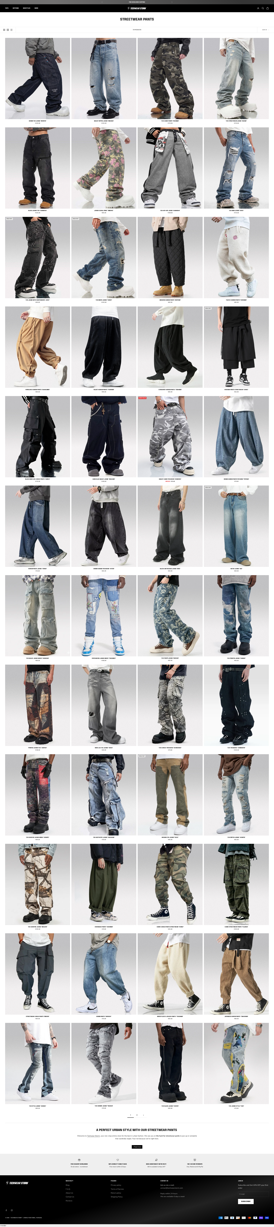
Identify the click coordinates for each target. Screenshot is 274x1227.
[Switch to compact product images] (11, 30)
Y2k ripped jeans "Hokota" (236, 837)
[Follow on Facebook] (6, 1210)
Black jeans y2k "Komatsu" (37, 210)
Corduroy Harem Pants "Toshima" (170, 389)
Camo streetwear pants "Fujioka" (236, 927)
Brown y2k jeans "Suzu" (170, 837)
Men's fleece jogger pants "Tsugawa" (170, 1016)
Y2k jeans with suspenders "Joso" (38, 300)
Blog (67, 1185)
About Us (69, 1193)
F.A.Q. (68, 1189)
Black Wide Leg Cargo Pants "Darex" (37, 479)
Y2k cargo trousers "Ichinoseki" (170, 748)
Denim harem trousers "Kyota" (103, 568)
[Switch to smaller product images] (8, 30)
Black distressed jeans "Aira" (170, 568)
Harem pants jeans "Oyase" (37, 568)
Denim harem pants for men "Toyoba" (236, 479)
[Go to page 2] (143, 1115)
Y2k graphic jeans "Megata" (37, 927)
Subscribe (246, 1201)
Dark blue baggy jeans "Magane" (104, 479)
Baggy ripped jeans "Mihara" (104, 121)
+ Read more (137, 1147)
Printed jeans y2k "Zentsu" (37, 748)
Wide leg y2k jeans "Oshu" (104, 748)
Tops (6, 8)
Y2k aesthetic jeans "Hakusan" (104, 837)
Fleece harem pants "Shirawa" (236, 300)
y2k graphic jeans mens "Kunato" (37, 837)
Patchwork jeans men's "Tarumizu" (104, 658)
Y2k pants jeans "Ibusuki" (170, 658)
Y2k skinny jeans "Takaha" (104, 1106)
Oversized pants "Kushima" (104, 927)
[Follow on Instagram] (12, 1210)
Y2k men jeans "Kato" (236, 210)
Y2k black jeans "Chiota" (170, 1106)
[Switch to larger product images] (4, 30)
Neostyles (26, 8)
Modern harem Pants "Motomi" (170, 300)
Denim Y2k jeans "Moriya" (37, 121)
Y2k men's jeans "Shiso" (104, 300)
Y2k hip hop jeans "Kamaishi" (170, 210)
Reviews (69, 1201)
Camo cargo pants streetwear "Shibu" (170, 927)
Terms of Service (117, 1189)
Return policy (116, 1193)
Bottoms (16, 8)
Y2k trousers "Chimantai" (236, 748)
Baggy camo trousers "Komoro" (170, 479)
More (36, 8)
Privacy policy (116, 1185)
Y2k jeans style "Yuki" (236, 1106)
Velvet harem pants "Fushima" (104, 389)
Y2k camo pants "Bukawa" (170, 121)
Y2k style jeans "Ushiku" (37, 1106)
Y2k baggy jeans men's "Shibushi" (37, 658)
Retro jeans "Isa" (236, 568)
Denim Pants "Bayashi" (103, 1016)
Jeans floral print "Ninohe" (103, 210)
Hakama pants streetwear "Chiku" (236, 389)
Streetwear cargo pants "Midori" (37, 1016)
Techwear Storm (93, 1136)
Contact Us (70, 1197)
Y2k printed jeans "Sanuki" (236, 658)
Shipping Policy (117, 1197)
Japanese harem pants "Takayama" (236, 1016)
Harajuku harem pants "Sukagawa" (37, 389)
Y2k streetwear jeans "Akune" (236, 121)
